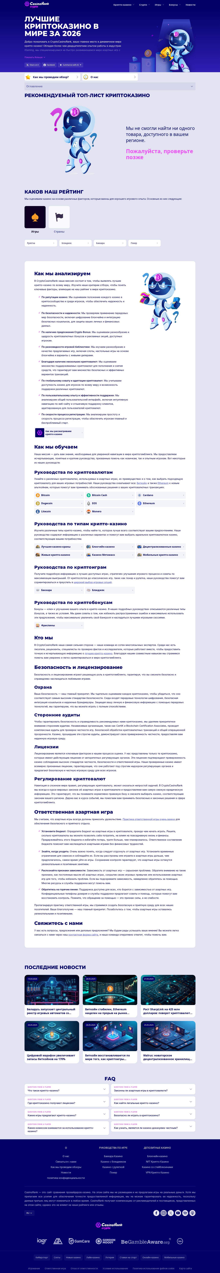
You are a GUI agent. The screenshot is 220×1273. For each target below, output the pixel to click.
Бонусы (173, 4)
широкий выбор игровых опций (93, 582)
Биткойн (142, 483)
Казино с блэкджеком (113, 1161)
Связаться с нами (66, 1161)
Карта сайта (185, 1268)
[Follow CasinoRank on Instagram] (164, 1213)
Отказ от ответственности (84, 1268)
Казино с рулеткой (113, 1167)
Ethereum (163, 483)
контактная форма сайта (83, 934)
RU (27, 1213)
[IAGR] (42, 1241)
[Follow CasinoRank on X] (171, 1213)
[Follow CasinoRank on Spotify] (185, 1213)
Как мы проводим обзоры (66, 1167)
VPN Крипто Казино (157, 1172)
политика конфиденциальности (66, 1178)
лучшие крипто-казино (98, 653)
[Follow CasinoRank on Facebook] (156, 1213)
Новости (190, 4)
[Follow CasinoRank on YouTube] (178, 1213)
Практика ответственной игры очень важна (149, 819)
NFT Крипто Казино (157, 1161)
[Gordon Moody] (105, 1241)
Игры (158, 4)
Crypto (143, 4)
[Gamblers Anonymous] (58, 1241)
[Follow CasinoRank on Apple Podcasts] (192, 1213)
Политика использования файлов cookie (153, 1268)
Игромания (34, 1268)
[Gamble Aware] (146, 1241)
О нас (66, 1156)
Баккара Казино (113, 1156)
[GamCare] (79, 1241)
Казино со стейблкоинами (157, 1167)
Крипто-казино (122, 4)
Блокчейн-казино (157, 1156)
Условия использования (115, 1268)
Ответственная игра (55, 1268)
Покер (113, 1172)
